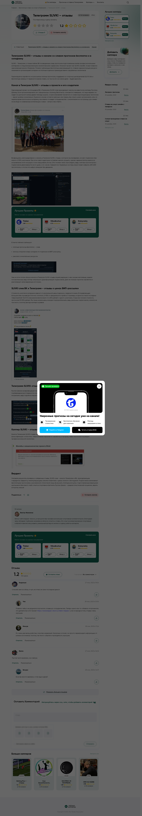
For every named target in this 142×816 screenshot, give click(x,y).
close (99, 386)
